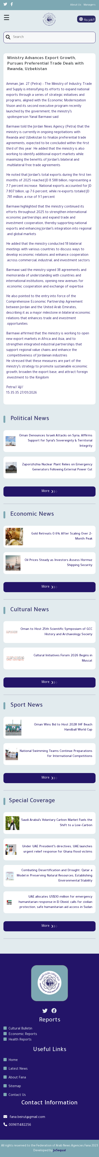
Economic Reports (23, 1034)
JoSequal (59, 1150)
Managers (90, 5)
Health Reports (20, 1040)
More (45, 491)
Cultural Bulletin (20, 1029)
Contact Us (17, 1095)
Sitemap (15, 1087)
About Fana (17, 1078)
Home (13, 1060)
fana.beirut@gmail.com (27, 1117)
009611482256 (20, 1125)
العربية (89, 20)
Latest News (18, 1069)
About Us (75, 5)
